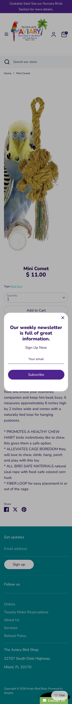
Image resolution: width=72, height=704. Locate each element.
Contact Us (55, 700)
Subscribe (36, 374)
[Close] (62, 318)
